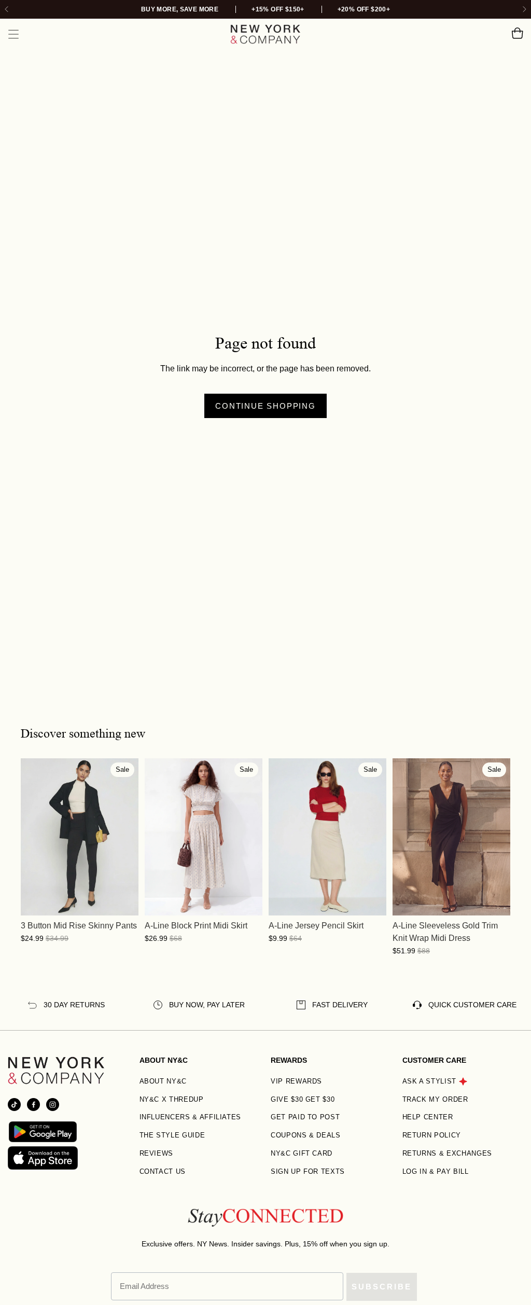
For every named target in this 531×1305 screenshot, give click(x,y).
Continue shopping (265, 405)
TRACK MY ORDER (435, 1099)
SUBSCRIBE (382, 1286)
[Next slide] (524, 10)
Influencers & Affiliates (190, 1117)
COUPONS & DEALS (306, 1135)
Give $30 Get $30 (302, 1099)
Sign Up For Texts (308, 1171)
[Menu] (13, 34)
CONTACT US (162, 1171)
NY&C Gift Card (301, 1153)
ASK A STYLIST (429, 1081)
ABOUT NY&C (163, 1081)
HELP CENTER (427, 1117)
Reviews (156, 1153)
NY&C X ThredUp (171, 1099)
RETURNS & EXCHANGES (447, 1153)
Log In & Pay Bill (435, 1171)
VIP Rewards (296, 1081)
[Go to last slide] (7, 10)
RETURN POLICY (431, 1135)
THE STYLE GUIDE (172, 1135)
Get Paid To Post (305, 1117)
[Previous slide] (29, 836)
